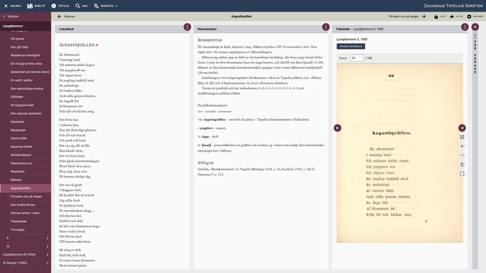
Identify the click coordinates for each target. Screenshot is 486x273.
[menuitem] (12, 6)
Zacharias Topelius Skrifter (453, 5)
